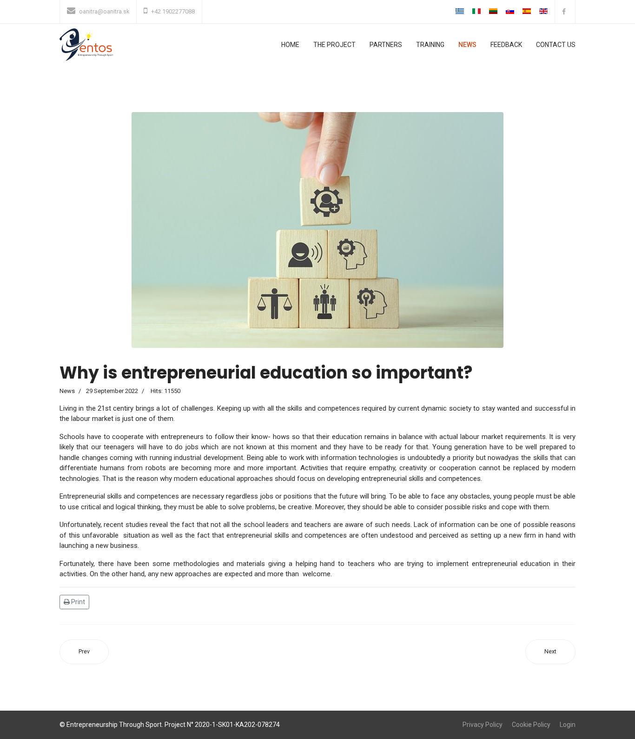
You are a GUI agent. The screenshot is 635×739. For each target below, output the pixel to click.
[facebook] (565, 11)
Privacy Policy (483, 724)
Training (430, 44)
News (467, 44)
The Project (334, 44)
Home (290, 44)
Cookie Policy (531, 724)
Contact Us (555, 44)
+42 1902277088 (173, 11)
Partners (386, 44)
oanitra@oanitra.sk (104, 11)
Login (567, 724)
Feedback (506, 44)
